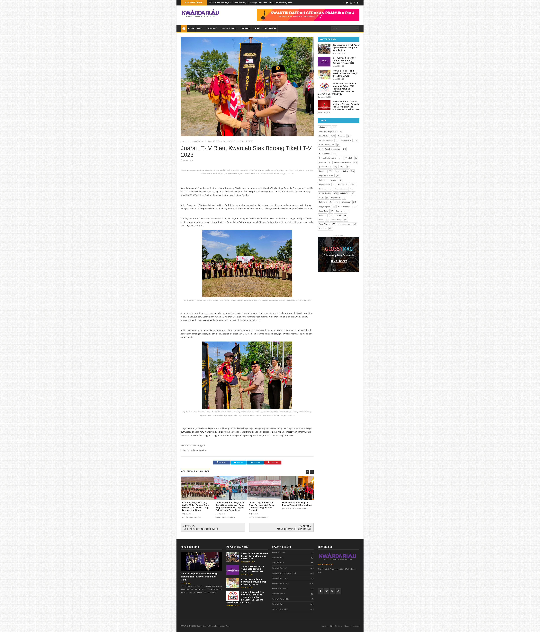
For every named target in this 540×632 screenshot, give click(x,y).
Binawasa (341, 136)
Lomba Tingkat (197, 141)
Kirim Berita (270, 28)
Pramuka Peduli (344, 206)
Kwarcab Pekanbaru (280, 583)
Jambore (322, 162)
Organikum (335, 197)
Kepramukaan (324, 184)
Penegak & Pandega (342, 202)
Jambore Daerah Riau (342, 162)
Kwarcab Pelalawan (280, 588)
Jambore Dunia (325, 167)
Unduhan (245, 28)
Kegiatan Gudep (341, 171)
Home (183, 141)
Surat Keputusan (344, 224)
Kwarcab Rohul (278, 594)
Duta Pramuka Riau (326, 144)
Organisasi (212, 28)
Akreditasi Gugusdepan (328, 131)
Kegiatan (322, 171)
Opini (321, 197)
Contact (356, 626)
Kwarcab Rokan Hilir (280, 599)
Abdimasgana (324, 127)
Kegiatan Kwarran (326, 175)
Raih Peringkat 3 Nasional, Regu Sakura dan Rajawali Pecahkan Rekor (199, 576)
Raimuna (322, 215)
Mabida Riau (344, 193)
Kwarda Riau (343, 184)
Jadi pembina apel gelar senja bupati (200, 528)
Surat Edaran (324, 224)
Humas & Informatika (327, 158)
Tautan (257, 28)
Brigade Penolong (326, 140)
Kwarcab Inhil (277, 558)
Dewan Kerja (346, 140)
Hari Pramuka (324, 153)
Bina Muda (323, 136)
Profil (199, 28)
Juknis (342, 167)
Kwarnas (322, 189)
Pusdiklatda (323, 211)
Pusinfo (339, 211)
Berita (191, 28)
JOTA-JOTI (348, 158)
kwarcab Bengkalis (279, 609)
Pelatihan (323, 202)
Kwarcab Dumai (278, 552)
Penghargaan (324, 206)
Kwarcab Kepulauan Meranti (284, 573)
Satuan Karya (336, 220)
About (346, 626)
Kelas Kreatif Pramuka (328, 180)
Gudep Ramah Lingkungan (329, 149)
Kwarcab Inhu (278, 563)
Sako (321, 220)
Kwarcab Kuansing (279, 578)
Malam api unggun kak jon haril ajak (294, 528)
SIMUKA (338, 215)
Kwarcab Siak (277, 604)
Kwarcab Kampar (279, 568)
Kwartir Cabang (228, 28)
